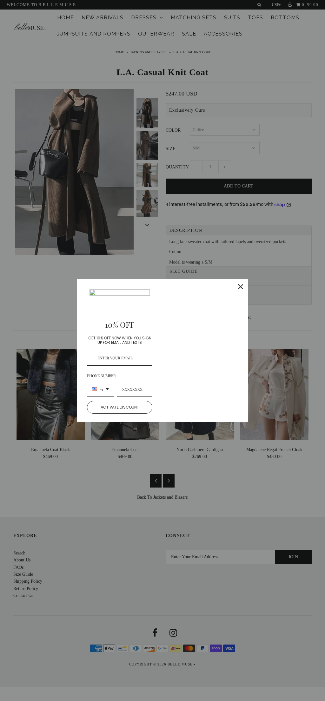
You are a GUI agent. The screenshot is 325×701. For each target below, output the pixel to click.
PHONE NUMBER (101, 375)
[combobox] (100, 389)
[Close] (240, 286)
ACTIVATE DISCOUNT (120, 407)
